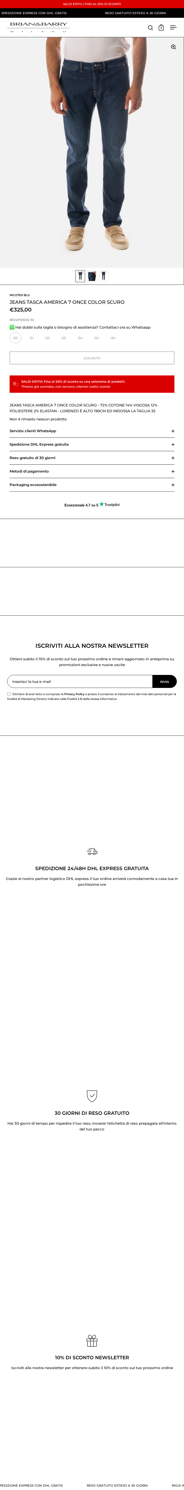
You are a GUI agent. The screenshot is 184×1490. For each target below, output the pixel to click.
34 (80, 338)
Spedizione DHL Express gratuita (39, 444)
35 (96, 338)
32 (47, 338)
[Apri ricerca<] (150, 27)
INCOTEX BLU (20, 295)
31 (31, 338)
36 (113, 338)
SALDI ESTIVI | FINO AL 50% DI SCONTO (92, 4)
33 (64, 338)
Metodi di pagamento (29, 471)
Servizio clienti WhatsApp (33, 431)
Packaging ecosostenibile (33, 484)
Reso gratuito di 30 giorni (32, 457)
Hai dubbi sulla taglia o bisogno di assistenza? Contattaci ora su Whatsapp (82, 327)
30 (15, 338)
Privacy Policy (74, 694)
